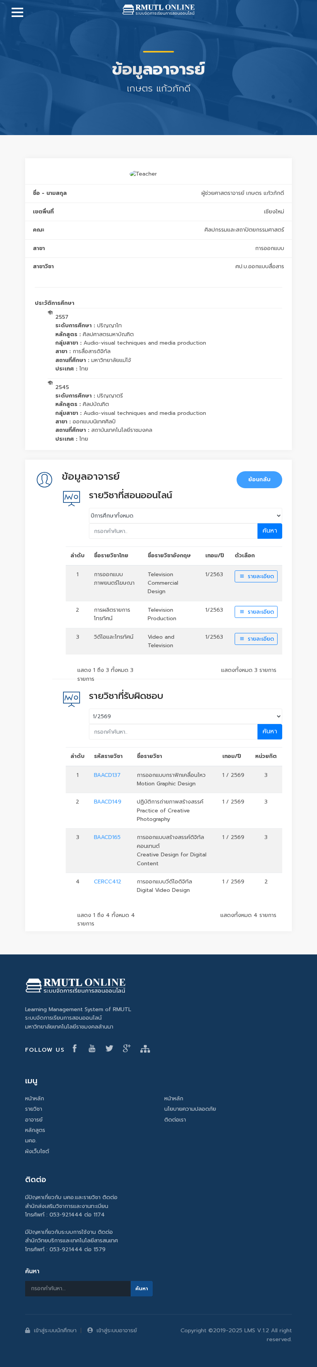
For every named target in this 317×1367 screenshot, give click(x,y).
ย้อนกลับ (259, 479)
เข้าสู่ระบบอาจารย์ (117, 1330)
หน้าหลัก (34, 1099)
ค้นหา (269, 530)
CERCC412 (107, 882)
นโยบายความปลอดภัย (190, 1109)
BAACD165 (107, 837)
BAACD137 (107, 775)
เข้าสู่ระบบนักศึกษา (55, 1330)
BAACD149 (107, 802)
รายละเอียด (260, 576)
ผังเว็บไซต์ (37, 1151)
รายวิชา (33, 1109)
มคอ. (31, 1141)
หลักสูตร (35, 1130)
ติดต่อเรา (175, 1120)
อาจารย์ (34, 1120)
